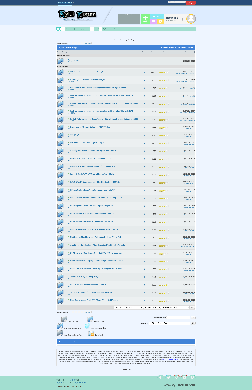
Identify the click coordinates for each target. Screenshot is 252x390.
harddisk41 (71, 89)
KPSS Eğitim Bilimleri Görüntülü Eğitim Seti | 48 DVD (92, 206)
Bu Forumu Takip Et (186, 47)
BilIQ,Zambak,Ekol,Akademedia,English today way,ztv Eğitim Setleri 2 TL (100, 88)
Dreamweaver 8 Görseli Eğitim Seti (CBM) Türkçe (90, 127)
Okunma (154, 52)
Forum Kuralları (73, 60)
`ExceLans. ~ (72, 62)
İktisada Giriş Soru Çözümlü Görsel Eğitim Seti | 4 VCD (92, 166)
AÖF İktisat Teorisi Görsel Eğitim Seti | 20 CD (88, 143)
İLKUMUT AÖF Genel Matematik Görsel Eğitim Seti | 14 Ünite (95, 182)
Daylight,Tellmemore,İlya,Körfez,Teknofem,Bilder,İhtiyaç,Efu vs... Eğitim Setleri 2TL (104, 103)
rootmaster (71, 73)
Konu (59, 52)
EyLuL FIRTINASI (189, 73)
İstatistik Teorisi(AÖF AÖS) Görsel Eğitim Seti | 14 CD (92, 174)
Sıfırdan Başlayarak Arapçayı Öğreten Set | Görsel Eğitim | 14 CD (96, 261)
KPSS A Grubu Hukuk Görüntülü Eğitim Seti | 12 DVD (92, 214)
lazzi (69, 129)
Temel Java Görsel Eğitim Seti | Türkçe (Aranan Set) (91, 292)
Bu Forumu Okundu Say (169, 47)
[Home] (61, 29)
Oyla (164, 52)
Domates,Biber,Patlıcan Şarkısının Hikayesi (87, 80)
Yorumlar (145, 52)
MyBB (72, 380)
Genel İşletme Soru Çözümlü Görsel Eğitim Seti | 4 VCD (93, 151)
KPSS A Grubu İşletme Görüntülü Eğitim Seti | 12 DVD (92, 190)
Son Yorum (188, 52)
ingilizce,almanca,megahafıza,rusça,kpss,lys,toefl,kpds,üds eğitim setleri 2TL (101, 95)
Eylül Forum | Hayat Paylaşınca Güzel (78, 29)
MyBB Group (80, 383)
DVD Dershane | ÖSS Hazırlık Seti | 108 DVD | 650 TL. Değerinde (96, 253)
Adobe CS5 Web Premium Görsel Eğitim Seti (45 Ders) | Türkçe (96, 269)
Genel (97, 29)
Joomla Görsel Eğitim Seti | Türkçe (84, 277)
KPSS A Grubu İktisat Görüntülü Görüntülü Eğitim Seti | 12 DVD (96, 198)
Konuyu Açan (67, 52)
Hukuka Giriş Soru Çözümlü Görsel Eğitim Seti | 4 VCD (92, 158)
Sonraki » (88, 43)
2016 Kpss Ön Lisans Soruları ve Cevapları (87, 72)
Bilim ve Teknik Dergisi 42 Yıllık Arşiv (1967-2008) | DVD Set (94, 229)
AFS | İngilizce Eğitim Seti (81, 135)
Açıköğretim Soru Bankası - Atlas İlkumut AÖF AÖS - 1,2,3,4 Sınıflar (97, 245)
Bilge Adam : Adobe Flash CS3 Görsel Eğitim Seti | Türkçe (94, 300)
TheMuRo (71, 247)
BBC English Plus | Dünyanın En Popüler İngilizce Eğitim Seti (95, 237)
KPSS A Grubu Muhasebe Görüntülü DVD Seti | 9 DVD (92, 221)
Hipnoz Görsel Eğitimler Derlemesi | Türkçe (88, 284)
